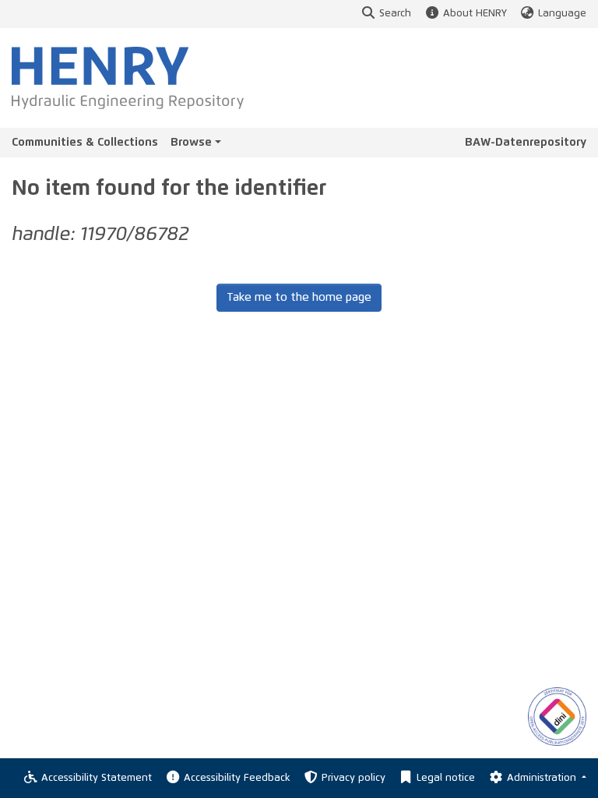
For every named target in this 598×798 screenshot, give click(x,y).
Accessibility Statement (96, 778)
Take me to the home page (299, 297)
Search (395, 14)
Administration (543, 778)
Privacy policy (353, 778)
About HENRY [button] (474, 14)
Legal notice (446, 778)
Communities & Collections (85, 142)
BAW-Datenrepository (525, 142)
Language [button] (562, 14)
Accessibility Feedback (237, 778)
